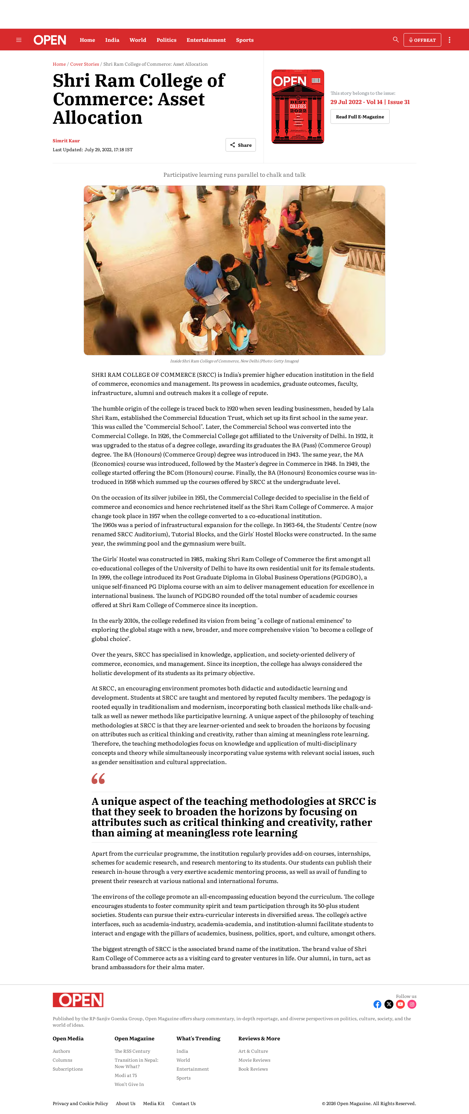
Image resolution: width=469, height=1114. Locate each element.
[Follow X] (388, 1004)
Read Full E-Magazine (360, 116)
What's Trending (198, 1038)
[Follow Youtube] (400, 1004)
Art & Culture (253, 1051)
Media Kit (154, 1103)
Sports (245, 39)
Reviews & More (259, 1038)
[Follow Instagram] (411, 1004)
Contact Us (184, 1103)
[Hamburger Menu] (19, 40)
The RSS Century (132, 1051)
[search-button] (396, 39)
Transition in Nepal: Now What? (137, 1063)
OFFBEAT (425, 40)
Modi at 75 (126, 1075)
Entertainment (206, 39)
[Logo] (48, 39)
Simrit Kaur (66, 140)
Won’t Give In (129, 1084)
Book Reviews (253, 1069)
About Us (125, 1103)
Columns (62, 1060)
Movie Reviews (254, 1060)
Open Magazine (134, 1038)
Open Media (68, 1038)
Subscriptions (68, 1069)
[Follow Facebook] (377, 1004)
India (112, 39)
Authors (61, 1051)
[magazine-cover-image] (298, 107)
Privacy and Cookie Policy (80, 1103)
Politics (166, 39)
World (138, 39)
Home (87, 39)
